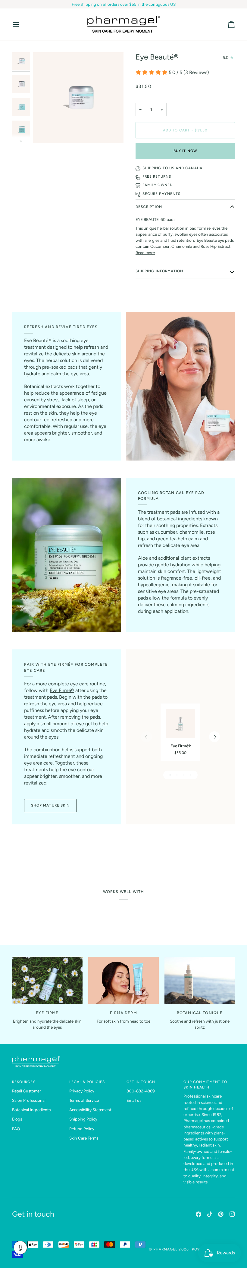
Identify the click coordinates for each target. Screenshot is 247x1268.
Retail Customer (26, 1090)
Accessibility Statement (90, 1109)
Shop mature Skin (50, 805)
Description (149, 207)
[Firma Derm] (123, 980)
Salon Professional (28, 1100)
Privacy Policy (81, 1090)
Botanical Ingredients (31, 1109)
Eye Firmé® (62, 690)
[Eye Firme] (47, 980)
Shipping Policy (83, 1119)
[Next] (214, 736)
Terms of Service (84, 1100)
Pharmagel (165, 1249)
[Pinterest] (221, 1214)
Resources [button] (24, 1082)
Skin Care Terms (83, 1138)
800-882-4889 (141, 1090)
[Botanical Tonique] (199, 980)
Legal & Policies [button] (87, 1082)
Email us (134, 1100)
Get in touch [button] (141, 1082)
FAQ (16, 1128)
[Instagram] (232, 1214)
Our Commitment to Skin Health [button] (205, 1084)
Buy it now (185, 151)
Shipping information (159, 271)
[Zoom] (78, 97)
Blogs (17, 1119)
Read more (145, 252)
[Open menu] (21, 24)
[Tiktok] (209, 1214)
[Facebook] (198, 1214)
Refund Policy (81, 1128)
